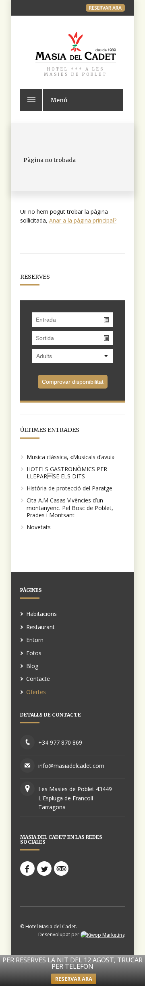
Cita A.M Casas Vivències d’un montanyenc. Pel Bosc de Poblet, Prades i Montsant (70, 507)
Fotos (33, 653)
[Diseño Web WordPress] (103, 934)
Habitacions (41, 614)
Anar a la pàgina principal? (82, 220)
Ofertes (36, 692)
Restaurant (40, 627)
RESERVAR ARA (105, 7)
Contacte (38, 678)
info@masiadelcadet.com (71, 765)
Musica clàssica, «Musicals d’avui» (70, 457)
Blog (32, 666)
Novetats (39, 527)
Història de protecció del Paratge (69, 488)
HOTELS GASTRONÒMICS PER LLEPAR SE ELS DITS (67, 472)
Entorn (35, 640)
